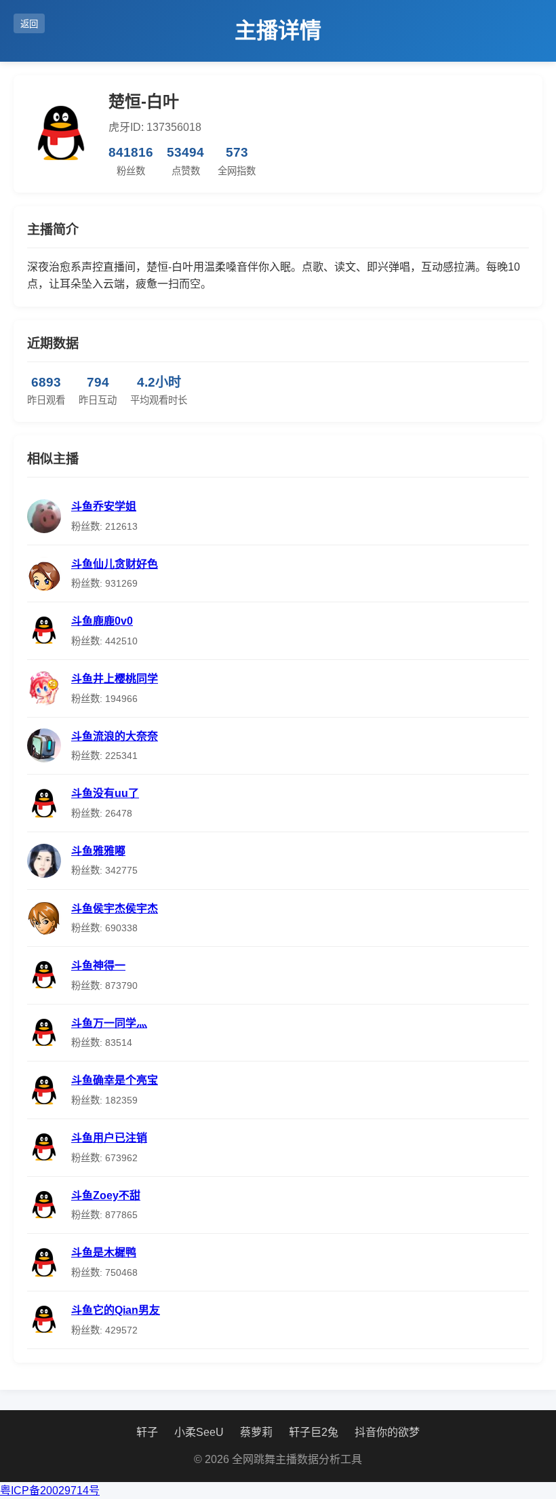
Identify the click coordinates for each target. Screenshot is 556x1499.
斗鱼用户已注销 (109, 1138)
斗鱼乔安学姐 (103, 506)
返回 (29, 24)
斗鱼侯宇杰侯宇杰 (114, 908)
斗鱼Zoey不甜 (105, 1195)
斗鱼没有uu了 (105, 793)
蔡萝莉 (256, 1432)
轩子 (147, 1432)
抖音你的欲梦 (387, 1432)
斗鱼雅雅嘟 (98, 851)
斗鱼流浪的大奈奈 (114, 736)
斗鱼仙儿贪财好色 (114, 564)
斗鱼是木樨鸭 (103, 1252)
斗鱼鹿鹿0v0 (102, 621)
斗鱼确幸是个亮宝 (114, 1080)
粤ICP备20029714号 (50, 1490)
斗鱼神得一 (98, 965)
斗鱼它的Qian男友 (115, 1310)
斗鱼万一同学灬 (109, 1023)
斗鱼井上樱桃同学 (114, 678)
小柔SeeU (199, 1432)
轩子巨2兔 (313, 1432)
